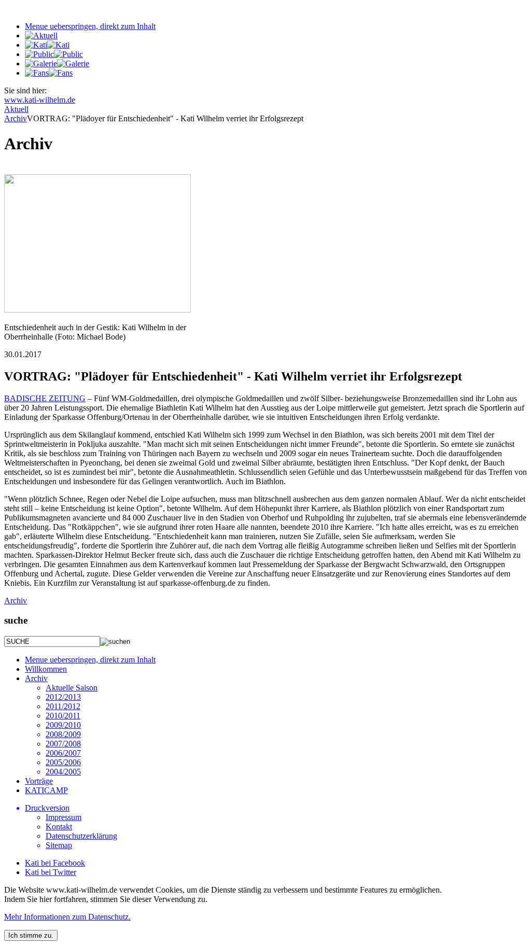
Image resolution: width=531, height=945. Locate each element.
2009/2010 (63, 725)
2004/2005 (63, 771)
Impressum (63, 817)
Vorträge (39, 781)
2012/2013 (63, 697)
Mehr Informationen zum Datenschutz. (67, 916)
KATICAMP (46, 790)
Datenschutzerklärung (81, 835)
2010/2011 (63, 715)
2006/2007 (63, 753)
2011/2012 (63, 706)
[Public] (54, 54)
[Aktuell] (41, 35)
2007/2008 (63, 743)
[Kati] (47, 44)
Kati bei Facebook (55, 862)
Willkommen (46, 669)
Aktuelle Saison (71, 687)
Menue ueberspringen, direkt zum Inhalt (90, 26)
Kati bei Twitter (50, 872)
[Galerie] (57, 63)
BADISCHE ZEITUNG (45, 398)
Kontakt (59, 826)
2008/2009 (63, 734)
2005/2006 (63, 762)
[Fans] (49, 72)
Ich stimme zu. (30, 935)
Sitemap (59, 845)
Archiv (15, 600)
